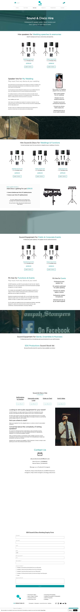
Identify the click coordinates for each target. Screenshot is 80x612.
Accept (75, 610)
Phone (17, 550)
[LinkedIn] (65, 603)
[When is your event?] (16, 557)
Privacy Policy (43, 610)
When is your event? (19, 555)
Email (17, 545)
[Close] (78, 610)
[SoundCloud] (63, 603)
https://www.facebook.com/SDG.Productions (43, 470)
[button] (64, 3)
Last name (18, 540)
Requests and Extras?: (19, 577)
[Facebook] (56, 603)
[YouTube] (61, 603)
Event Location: (18, 560)
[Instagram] (58, 603)
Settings (70, 610)
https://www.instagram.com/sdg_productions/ (43, 472)
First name (18, 535)
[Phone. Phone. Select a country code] (17, 552)
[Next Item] (75, 195)
